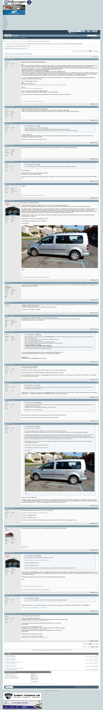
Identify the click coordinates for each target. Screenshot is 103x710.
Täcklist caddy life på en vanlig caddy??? (13, 662)
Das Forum (7, 35)
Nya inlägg (7, 37)
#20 (97, 613)
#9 (97, 302)
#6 (97, 183)
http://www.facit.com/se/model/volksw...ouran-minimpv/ (34, 607)
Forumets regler (34, 681)
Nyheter (4, 15)
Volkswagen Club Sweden (86, 686)
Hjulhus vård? (68, 650)
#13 (97, 382)
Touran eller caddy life (10, 658)
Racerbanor (5, 26)
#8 (97, 282)
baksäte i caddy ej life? (10, 655)
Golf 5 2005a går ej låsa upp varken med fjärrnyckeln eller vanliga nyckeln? (48, 650)
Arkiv (94, 686)
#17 (97, 525)
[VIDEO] (32, 678)
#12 (97, 364)
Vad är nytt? (15, 35)
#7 (97, 200)
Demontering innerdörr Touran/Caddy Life (14, 668)
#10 (97, 315)
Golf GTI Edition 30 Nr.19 (25, 546)
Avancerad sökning (95, 37)
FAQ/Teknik (5, 21)
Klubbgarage (5, 23)
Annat (4, 29)
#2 (97, 106)
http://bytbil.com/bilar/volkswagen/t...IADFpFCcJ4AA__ (34, 620)
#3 (97, 122)
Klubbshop (5, 25)
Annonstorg (5, 19)
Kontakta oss (78, 686)
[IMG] (32, 676)
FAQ (11, 37)
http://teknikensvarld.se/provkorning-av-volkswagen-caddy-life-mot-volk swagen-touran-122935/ (43, 84)
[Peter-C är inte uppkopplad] (12, 211)
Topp (97, 646)
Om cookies (26, 709)
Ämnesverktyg (94, 56)
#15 (97, 423)
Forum (4, 17)
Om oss (4, 28)
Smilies (32, 675)
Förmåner (5, 20)
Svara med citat (95, 104)
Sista (96, 51)
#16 (97, 508)
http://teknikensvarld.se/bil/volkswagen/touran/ (32, 88)
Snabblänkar (22, 37)
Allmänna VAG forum (15, 41)
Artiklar (4, 16)
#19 (97, 595)
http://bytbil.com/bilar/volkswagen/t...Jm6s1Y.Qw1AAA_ (34, 512)
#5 (97, 161)
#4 (97, 145)
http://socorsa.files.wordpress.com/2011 (30, 68)
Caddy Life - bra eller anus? (11, 665)
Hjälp (88, 31)
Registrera (94, 31)
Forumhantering (15, 37)
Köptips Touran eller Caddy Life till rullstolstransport (20, 54)
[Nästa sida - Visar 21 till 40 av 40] (94, 51)
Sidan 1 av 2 (86, 51)
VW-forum (23, 41)
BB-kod (32, 673)
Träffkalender (5, 24)
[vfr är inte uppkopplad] (9, 534)
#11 (97, 331)
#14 (97, 399)
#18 (97, 552)
